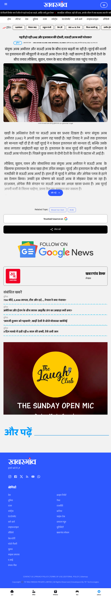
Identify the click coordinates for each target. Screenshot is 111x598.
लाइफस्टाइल (13, 527)
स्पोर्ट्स (10, 511)
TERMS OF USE (56, 577)
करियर (59, 511)
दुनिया (10, 501)
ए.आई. (10, 560)
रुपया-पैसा (12, 565)
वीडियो (11, 533)
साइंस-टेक (61, 517)
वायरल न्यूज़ (61, 522)
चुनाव (10, 549)
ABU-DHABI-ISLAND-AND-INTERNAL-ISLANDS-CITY (51, 43)
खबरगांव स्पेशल (63, 533)
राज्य (10, 506)
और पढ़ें (53, 193)
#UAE (72, 210)
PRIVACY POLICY (42, 577)
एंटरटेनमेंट (12, 517)
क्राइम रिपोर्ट (61, 495)
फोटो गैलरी (12, 544)
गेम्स (58, 501)
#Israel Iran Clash (57, 210)
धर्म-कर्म (11, 522)
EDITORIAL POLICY (71, 577)
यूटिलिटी (60, 527)
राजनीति (60, 506)
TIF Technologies (91, 582)
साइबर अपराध (14, 555)
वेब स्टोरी (11, 539)
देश (9, 495)
